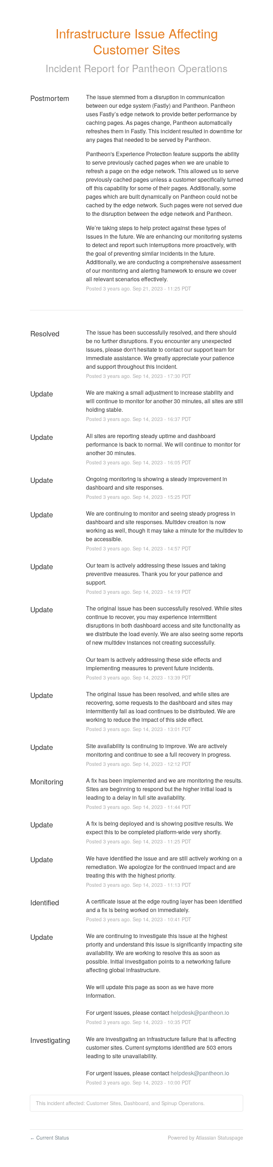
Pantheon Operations (180, 68)
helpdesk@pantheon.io (200, 1012)
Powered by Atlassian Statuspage (205, 1137)
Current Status (49, 1137)
